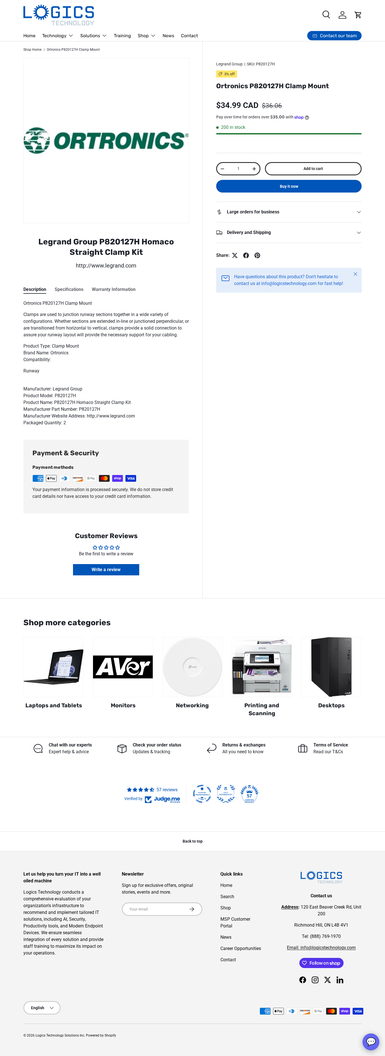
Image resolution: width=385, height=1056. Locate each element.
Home (29, 35)
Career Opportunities (240, 948)
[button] (358, 15)
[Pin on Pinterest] (257, 255)
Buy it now (289, 186)
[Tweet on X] (234, 255)
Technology (54, 35)
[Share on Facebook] (246, 255)
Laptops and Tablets (53, 705)
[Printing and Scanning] (262, 667)
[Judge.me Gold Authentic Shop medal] (226, 794)
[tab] (34, 289)
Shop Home (32, 50)
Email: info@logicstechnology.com (321, 947)
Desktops (331, 705)
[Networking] (192, 667)
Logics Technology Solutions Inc (60, 1035)
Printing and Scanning (261, 709)
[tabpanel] (106, 363)
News (168, 35)
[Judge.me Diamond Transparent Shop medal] (202, 794)
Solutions (90, 35)
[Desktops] (331, 667)
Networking (192, 705)
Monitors (123, 705)
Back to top (193, 841)
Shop (143, 35)
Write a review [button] (106, 569)
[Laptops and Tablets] (53, 667)
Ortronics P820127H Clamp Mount (73, 50)
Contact (189, 35)
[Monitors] (123, 667)
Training (122, 35)
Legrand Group (229, 64)
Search (227, 896)
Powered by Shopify (101, 1035)
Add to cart (313, 168)
